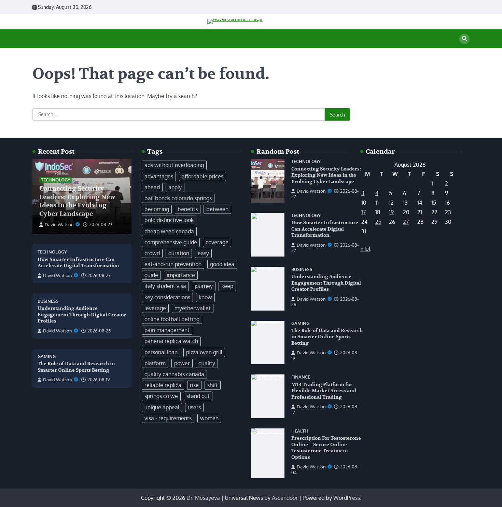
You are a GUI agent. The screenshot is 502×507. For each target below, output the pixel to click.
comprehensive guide (170, 242)
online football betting (171, 319)
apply (175, 187)
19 (391, 212)
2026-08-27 (100, 224)
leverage (155, 308)
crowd (152, 253)
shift (212, 385)
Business (48, 301)
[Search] (464, 39)
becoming (156, 209)
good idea (222, 264)
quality (206, 363)
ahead (152, 187)
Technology (55, 179)
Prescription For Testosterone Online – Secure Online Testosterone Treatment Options (326, 447)
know (205, 297)
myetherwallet (193, 308)
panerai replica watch (171, 341)
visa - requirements (168, 418)
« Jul (365, 248)
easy (203, 253)
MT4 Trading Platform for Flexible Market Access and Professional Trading (323, 391)
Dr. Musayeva (203, 497)
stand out (198, 396)
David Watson (59, 224)
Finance (300, 377)
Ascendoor (285, 497)
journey (204, 286)
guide (151, 275)
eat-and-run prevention (172, 264)
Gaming (47, 356)
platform (155, 363)
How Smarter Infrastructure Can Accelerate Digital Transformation (78, 263)
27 (406, 221)
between (217, 209)
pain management (167, 330)
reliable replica (162, 385)
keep (227, 286)
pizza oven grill (204, 352)
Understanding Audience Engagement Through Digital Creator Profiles (82, 314)
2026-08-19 (98, 379)
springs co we (161, 396)
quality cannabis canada (174, 374)
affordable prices (202, 176)
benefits (188, 209)
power (182, 363)
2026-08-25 (99, 330)
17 (363, 212)
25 (378, 221)
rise (194, 385)
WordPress (346, 497)
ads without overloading (174, 165)
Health (299, 431)
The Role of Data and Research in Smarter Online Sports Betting (327, 337)
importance (181, 275)
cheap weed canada (169, 231)
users (194, 407)
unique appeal (161, 407)
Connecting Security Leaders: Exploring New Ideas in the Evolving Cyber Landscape (77, 201)
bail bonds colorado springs (178, 198)
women (209, 418)
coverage (217, 242)
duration (178, 253)
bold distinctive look (169, 220)
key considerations (167, 297)
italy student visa (165, 286)
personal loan (161, 352)
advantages (158, 176)
